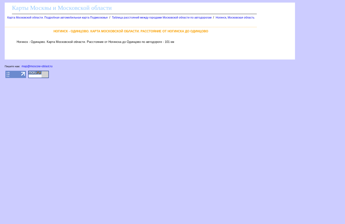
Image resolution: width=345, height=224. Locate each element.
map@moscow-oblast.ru (37, 66)
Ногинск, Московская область (235, 17)
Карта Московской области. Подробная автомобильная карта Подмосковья (57, 17)
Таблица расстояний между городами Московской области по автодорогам (161, 17)
